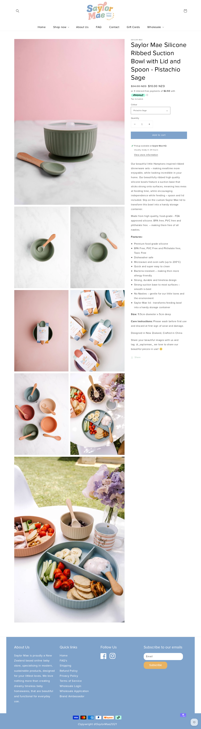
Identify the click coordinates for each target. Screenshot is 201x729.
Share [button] (138, 357)
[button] (17, 10)
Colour (134, 104)
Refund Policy (69, 671)
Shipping (65, 666)
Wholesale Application (74, 691)
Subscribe (155, 665)
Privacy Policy (69, 676)
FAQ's (63, 660)
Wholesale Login (70, 686)
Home (64, 655)
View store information (146, 154)
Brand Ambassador (72, 696)
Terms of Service (71, 681)
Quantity (135, 118)
